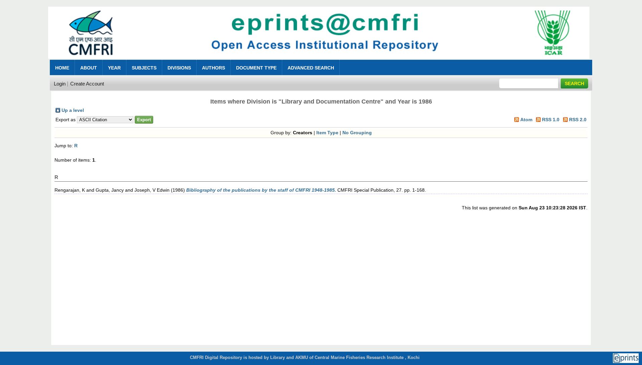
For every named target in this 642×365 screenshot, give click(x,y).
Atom (526, 119)
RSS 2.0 (577, 119)
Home (62, 67)
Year (114, 67)
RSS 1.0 (550, 119)
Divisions (179, 67)
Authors (213, 67)
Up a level (73, 110)
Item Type (327, 132)
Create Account (87, 83)
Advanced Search (311, 67)
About (88, 67)
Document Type (256, 67)
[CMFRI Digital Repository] (319, 60)
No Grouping (357, 132)
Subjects (144, 67)
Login (60, 83)
